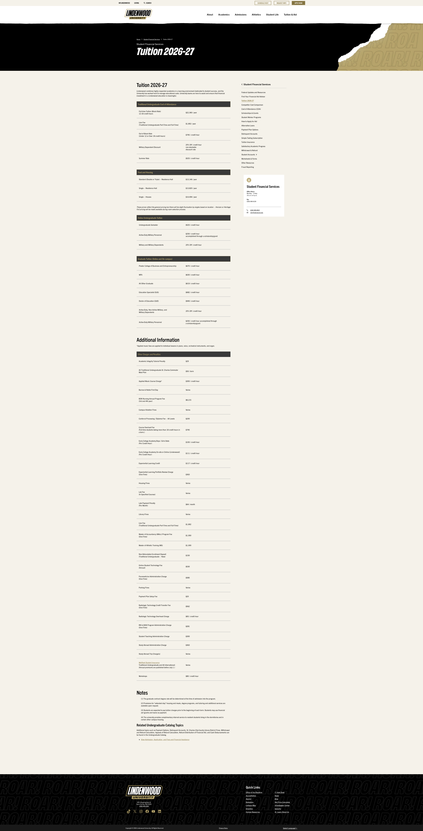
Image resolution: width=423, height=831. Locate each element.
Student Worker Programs (251, 117)
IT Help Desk (279, 792)
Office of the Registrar (254, 792)
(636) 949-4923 (255, 210)
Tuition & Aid (290, 14)
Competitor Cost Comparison (252, 105)
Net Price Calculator (282, 802)
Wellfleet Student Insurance (149, 662)
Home (138, 39)
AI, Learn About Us (282, 812)
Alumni (248, 799)
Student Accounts (248, 154)
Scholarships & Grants (249, 113)
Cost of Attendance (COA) (251, 109)
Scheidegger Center (282, 805)
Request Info (281, 3)
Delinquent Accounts (249, 134)
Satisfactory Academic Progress (253, 146)
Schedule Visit (263, 3)
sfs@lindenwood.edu (256, 212)
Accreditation (251, 796)
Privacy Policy (223, 828)
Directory (249, 809)
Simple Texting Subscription (252, 138)
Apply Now (298, 3)
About (210, 14)
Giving (136, 3)
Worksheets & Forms (249, 159)
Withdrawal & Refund (249, 150)
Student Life (272, 14)
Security (278, 809)
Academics (224, 14)
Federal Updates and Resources (253, 92)
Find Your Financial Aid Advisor (253, 96)
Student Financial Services (152, 39)
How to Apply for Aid (249, 121)
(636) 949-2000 (144, 806)
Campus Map (251, 805)
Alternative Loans (247, 125)
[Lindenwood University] (138, 14)
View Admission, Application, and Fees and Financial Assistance (165, 739)
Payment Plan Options (249, 129)
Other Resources (247, 163)
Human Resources (253, 812)
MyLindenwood (124, 3)
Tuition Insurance (248, 142)
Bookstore (249, 802)
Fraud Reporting (247, 167)
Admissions (241, 14)
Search (148, 3)
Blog (276, 799)
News (277, 796)
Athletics (256, 14)
